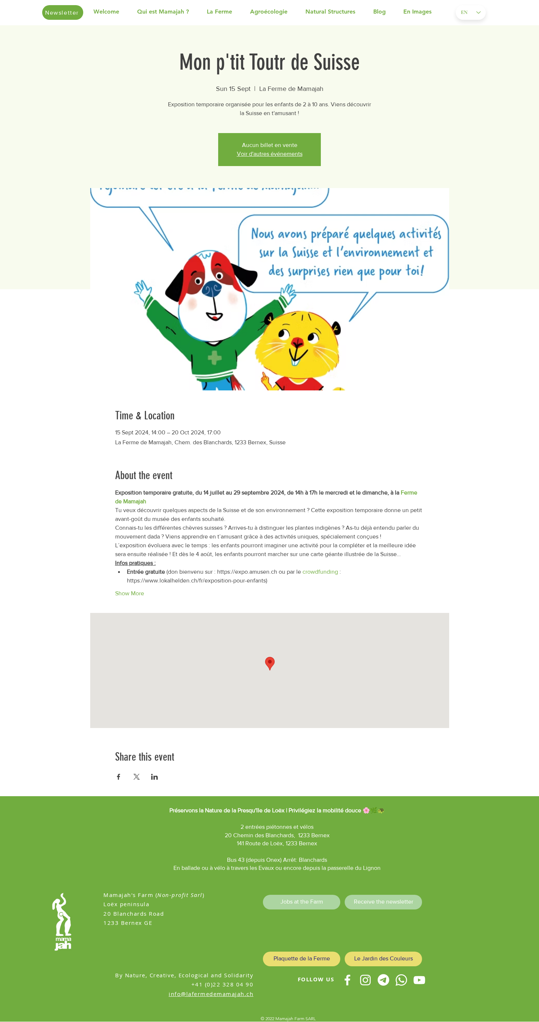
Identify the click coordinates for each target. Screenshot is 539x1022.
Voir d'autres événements (269, 154)
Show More (129, 593)
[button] (168, 11)
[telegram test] (383, 980)
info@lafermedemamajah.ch (211, 993)
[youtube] (419, 980)
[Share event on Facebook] (118, 777)
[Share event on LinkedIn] (154, 777)
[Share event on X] (136, 777)
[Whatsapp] (401, 980)
